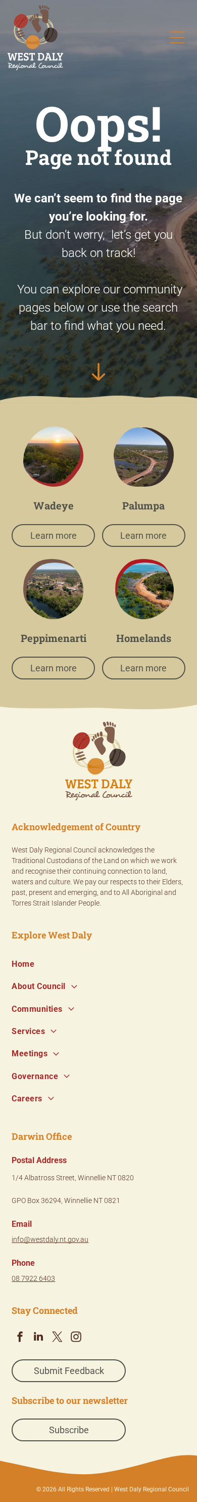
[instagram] (76, 1337)
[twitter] (57, 1337)
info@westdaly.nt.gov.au (50, 1239)
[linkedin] (38, 1337)
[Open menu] (177, 37)
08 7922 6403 (33, 1278)
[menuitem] (98, 964)
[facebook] (20, 1337)
